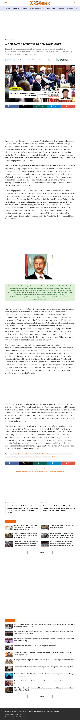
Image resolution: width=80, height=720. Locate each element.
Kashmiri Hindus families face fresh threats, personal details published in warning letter (43, 667)
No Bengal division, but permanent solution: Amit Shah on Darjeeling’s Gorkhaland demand (44, 660)
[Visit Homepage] (40, 3)
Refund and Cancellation (36, 712)
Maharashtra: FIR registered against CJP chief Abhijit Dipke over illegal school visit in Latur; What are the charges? (44, 640)
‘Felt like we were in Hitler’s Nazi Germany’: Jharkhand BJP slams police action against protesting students (42, 654)
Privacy (7, 712)
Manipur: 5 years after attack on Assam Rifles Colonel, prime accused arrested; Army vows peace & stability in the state (43, 633)
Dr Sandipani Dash (14, 60)
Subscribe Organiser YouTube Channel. (40, 469)
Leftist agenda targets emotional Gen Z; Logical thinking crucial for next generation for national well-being (26, 544)
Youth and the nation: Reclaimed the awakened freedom (62, 526)
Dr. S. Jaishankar (15, 454)
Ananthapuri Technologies (19, 717)
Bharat (16, 8)
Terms (14, 712)
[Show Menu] (6, 3)
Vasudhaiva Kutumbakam (64, 454)
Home (8, 8)
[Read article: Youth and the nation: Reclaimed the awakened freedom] (45, 527)
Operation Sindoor (37, 8)
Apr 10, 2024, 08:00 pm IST (32, 60)
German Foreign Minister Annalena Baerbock (19, 457)
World (24, 8)
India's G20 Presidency (48, 454)
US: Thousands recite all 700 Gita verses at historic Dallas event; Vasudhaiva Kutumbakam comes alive (62, 544)
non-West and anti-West (50, 457)
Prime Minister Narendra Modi (31, 454)
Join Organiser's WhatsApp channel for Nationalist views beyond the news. (40, 471)
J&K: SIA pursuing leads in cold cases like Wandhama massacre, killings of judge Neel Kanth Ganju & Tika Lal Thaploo (44, 689)
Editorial (51, 8)
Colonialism (37, 457)
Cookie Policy (22, 712)
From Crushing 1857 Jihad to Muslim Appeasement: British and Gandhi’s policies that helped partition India (62, 536)
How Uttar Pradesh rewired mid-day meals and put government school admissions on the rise (43, 682)
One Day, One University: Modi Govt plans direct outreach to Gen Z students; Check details (25, 527)
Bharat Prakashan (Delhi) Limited (14, 715)
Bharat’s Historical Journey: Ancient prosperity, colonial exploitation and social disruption (25, 536)
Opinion (70, 8)
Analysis (61, 8)
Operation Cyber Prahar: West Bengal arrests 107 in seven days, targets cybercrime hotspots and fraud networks (44, 675)
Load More (40, 553)
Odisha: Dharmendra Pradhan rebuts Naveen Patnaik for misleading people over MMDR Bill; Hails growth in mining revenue (44, 626)
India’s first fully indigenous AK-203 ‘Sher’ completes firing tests (35, 646)
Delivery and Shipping (52, 712)
